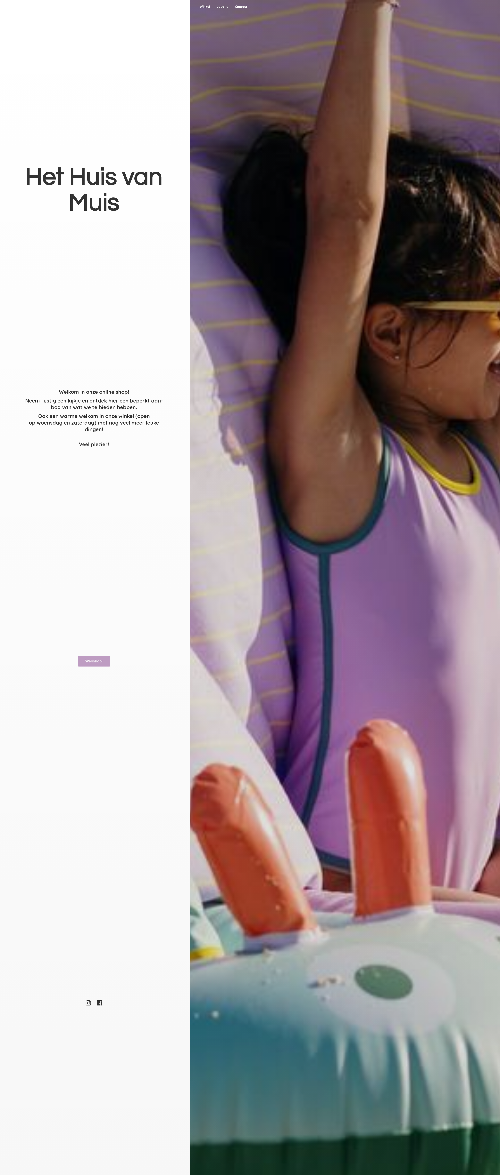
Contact (241, 7)
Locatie (222, 7)
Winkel (205, 7)
